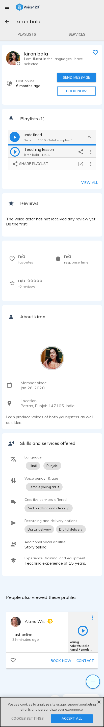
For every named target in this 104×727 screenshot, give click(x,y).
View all (89, 182)
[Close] (98, 702)
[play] (15, 151)
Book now (61, 660)
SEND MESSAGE (76, 77)
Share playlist (33, 163)
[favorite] (95, 52)
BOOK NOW (76, 91)
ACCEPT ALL (72, 718)
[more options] (91, 152)
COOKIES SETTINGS (27, 718)
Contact (85, 660)
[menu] (7, 7)
